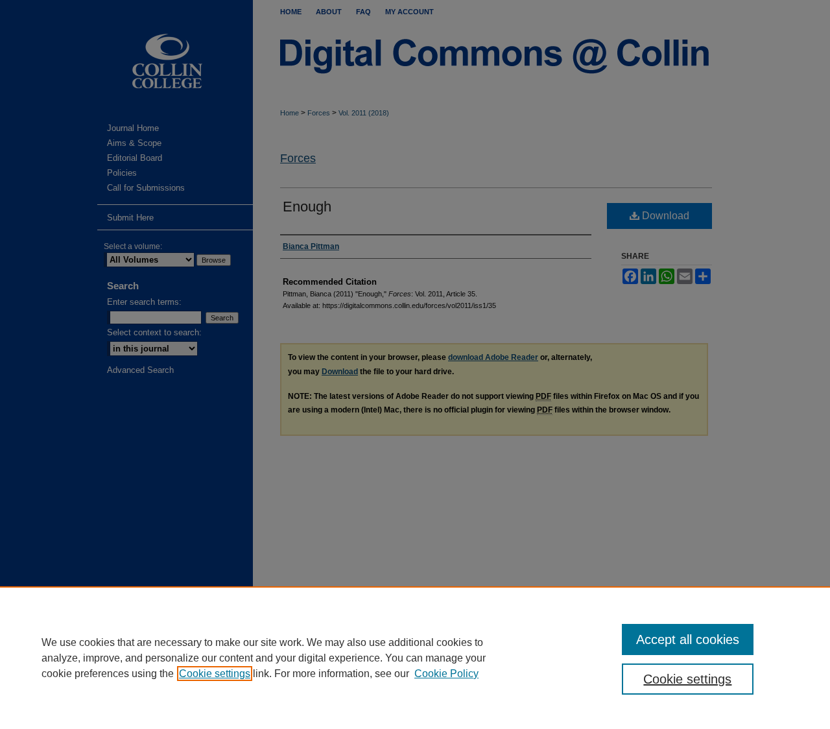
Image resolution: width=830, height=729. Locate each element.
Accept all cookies (687, 639)
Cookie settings (214, 673)
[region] (415, 657)
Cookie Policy (446, 673)
